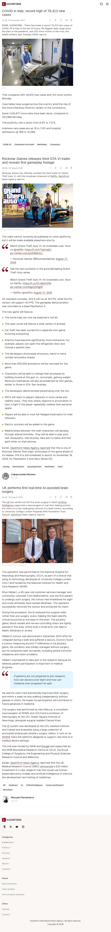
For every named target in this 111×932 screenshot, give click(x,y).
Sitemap (5, 909)
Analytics (6, 858)
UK (7, 502)
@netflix (18, 249)
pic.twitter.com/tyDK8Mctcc (26, 253)
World (5, 863)
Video (60, 467)
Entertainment (18, 467)
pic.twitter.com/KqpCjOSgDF (26, 287)
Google (45, 746)
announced (46, 766)
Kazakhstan (7, 842)
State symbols (8, 889)
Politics (5, 847)
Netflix (53, 176)
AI (33, 612)
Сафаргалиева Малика (23, 474)
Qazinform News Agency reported (30, 447)
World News (42, 144)
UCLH (6, 514)
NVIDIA (6, 737)
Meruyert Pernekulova (22, 797)
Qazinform (63, 176)
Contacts (6, 914)
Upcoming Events (34, 467)
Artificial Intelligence (34, 785)
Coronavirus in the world (24, 144)
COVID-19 (7, 144)
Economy (6, 853)
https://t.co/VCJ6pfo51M (37, 283)
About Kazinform (9, 883)
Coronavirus (55, 144)
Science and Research (54, 785)
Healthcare (13, 785)
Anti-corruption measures (13, 894)
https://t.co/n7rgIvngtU (38, 249)
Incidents (6, 869)
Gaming (6, 467)
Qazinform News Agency (24, 762)
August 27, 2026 (43, 292)
